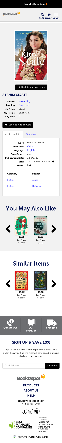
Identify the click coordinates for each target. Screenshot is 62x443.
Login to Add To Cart (19, 125)
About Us (31, 390)
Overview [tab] (31, 134)
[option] (22, 230)
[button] (42, 15)
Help (31, 395)
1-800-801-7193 (31, 404)
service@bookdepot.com (31, 401)
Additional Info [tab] (12, 134)
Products (31, 385)
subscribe (52, 366)
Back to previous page (33, 87)
